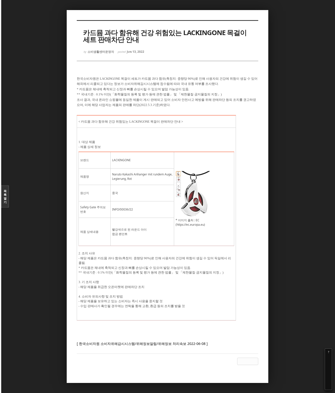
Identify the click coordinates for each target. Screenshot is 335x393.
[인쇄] (328, 386)
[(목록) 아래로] (328, 379)
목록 (5, 196)
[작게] (328, 365)
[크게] (328, 358)
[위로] (328, 372)
